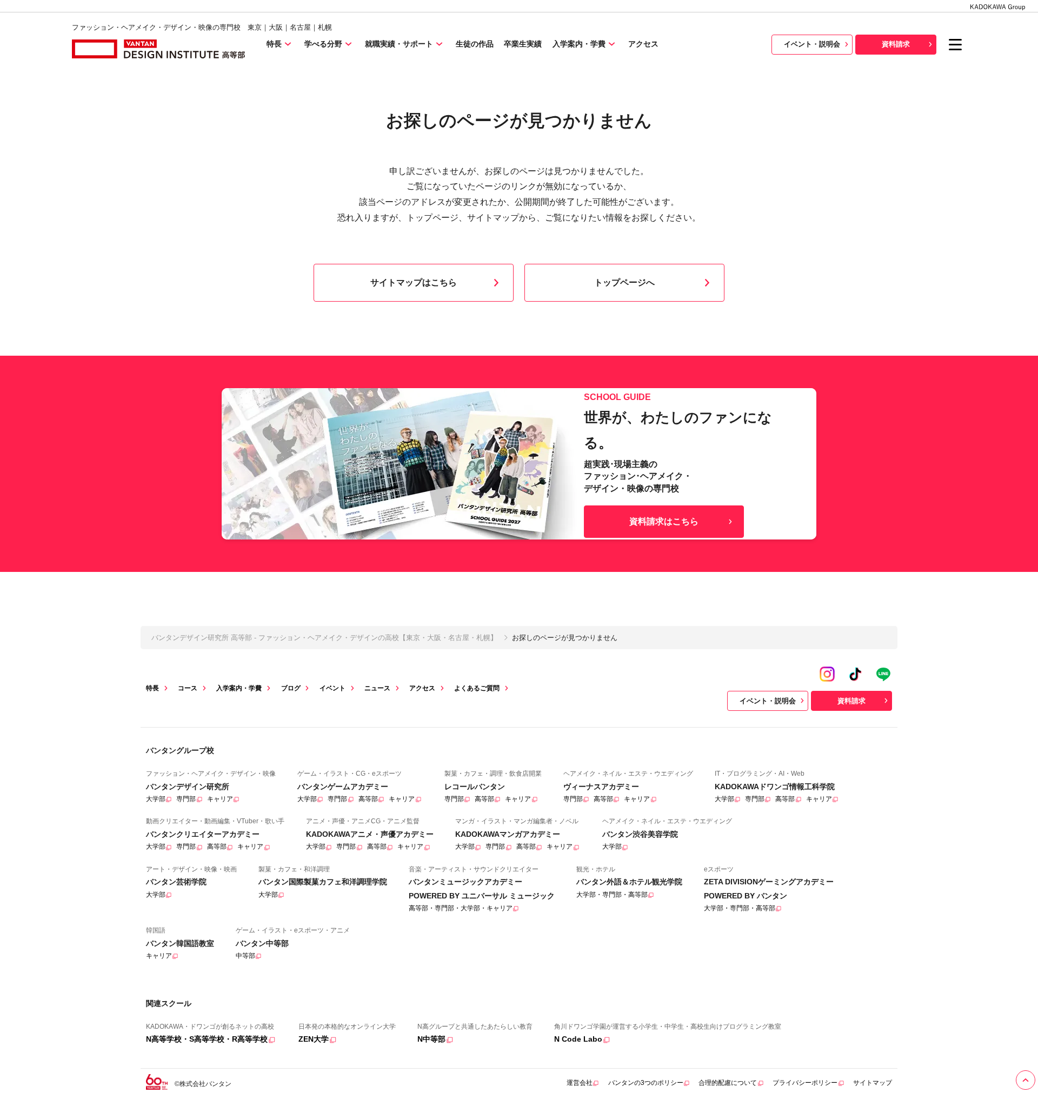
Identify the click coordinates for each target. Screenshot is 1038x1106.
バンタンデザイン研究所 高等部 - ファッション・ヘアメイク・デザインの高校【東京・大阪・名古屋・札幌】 (324, 637)
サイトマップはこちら (413, 282)
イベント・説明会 (812, 44)
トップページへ (624, 282)
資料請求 (896, 44)
